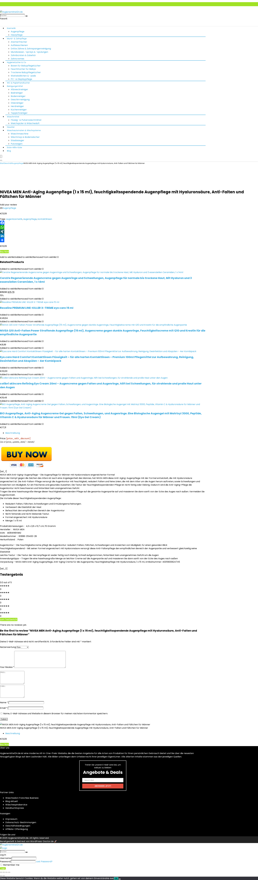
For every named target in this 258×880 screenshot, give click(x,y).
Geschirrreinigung (20, 99)
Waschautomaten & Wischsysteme (24, 130)
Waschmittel (13, 116)
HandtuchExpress (14, 808)
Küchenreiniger (19, 109)
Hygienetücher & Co (16, 62)
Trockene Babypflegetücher (26, 72)
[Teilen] (129, 240)
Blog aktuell (11, 801)
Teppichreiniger (19, 113)
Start (2, 163)
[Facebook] (129, 223)
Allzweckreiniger (19, 89)
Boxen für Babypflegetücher (26, 65)
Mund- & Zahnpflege (17, 38)
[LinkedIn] (129, 236)
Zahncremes (17, 58)
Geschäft (8, 163)
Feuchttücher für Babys (23, 69)
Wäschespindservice (16, 804)
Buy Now (4, 251)
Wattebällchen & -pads (23, 75)
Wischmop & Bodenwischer (25, 137)
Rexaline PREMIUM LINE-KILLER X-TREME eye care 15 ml (36, 308)
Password (5, 861)
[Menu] (1, 156)
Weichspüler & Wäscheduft (25, 123)
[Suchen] (26, 852)
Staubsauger (17, 140)
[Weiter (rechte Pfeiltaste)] (4, 875)
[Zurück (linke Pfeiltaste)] (1, 875)
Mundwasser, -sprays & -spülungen (29, 52)
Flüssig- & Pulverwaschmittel (26, 120)
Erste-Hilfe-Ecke (14, 147)
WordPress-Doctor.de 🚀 (43, 841)
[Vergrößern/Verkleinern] (1, 872)
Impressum (11, 819)
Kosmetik (11, 28)
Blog (9, 150)
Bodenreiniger (18, 96)
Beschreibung (12, 432)
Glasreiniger (17, 102)
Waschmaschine (19, 133)
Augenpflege (17, 31)
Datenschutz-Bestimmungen (20, 822)
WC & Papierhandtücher (18, 82)
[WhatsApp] (129, 227)
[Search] (1, 160)
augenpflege (30, 219)
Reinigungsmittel (15, 86)
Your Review (7, 667)
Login (3, 868)
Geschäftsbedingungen (17, 825)
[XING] (129, 231)
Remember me (11, 864)
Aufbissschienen (19, 45)
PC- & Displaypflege (21, 79)
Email (3, 708)
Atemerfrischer (19, 41)
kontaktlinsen (45, 219)
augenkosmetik (14, 219)
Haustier (11, 127)
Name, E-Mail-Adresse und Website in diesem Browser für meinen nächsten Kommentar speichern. (55, 713)
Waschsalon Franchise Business (22, 797)
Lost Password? (44, 861)
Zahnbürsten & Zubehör (23, 55)
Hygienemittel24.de (18, 838)
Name (4, 702)
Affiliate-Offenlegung (16, 829)
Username (5, 858)
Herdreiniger (17, 106)
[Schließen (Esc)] (9, 872)
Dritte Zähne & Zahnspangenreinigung (31, 48)
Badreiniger (17, 92)
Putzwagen (16, 143)
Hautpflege (17, 34)
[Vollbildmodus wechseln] (4, 872)
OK (116, 878)
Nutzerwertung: (8, 647)
